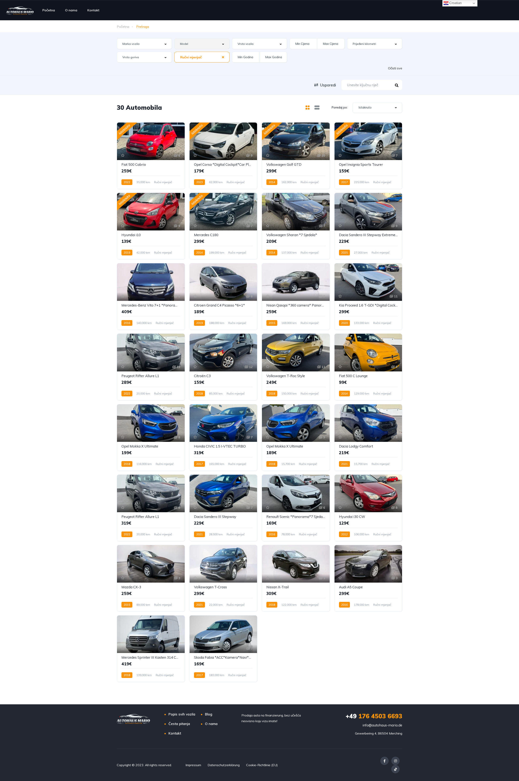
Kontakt (93, 10)
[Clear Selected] (223, 57)
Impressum (193, 765)
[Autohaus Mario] (20, 10)
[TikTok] (395, 769)
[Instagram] (395, 761)
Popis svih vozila (181, 714)
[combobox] (144, 43)
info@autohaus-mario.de (382, 725)
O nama (71, 10)
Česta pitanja (179, 724)
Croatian (455, 3)
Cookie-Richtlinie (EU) (262, 765)
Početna (48, 10)
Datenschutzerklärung (224, 765)
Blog (208, 714)
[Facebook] (384, 761)
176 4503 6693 (374, 716)
